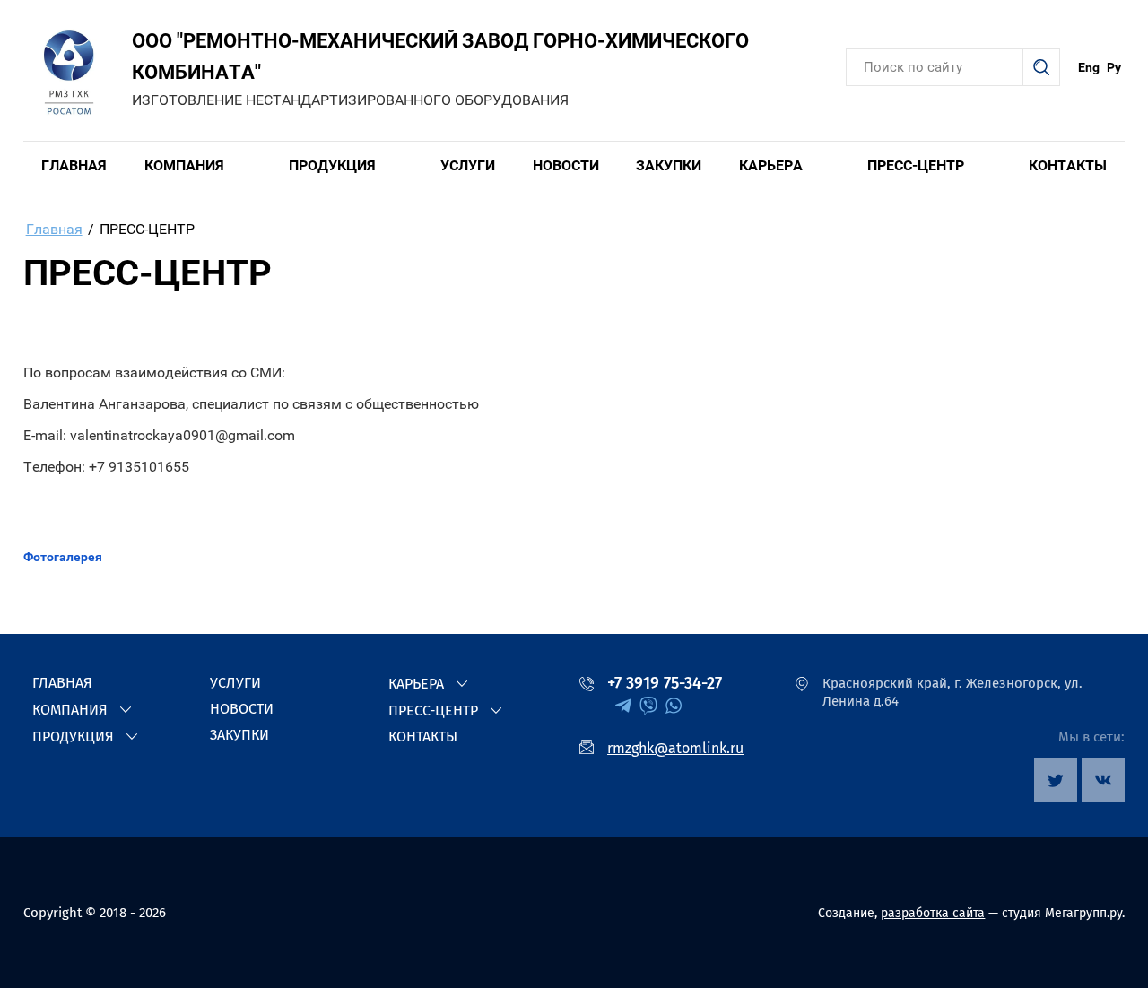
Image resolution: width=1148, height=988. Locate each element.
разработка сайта (933, 913)
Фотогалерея (62, 557)
